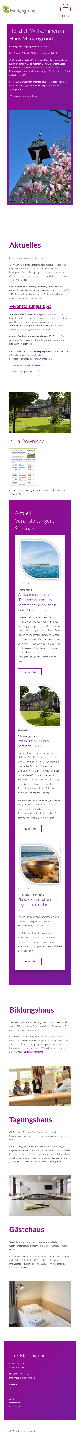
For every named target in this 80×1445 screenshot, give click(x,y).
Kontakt (13, 1384)
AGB (11, 1399)
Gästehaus (23, 1267)
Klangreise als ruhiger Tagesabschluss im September (35, 904)
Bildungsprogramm (33, 1051)
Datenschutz (15, 1406)
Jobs (11, 1388)
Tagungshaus (55, 1161)
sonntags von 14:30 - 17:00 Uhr (48, 314)
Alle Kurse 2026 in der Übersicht (28, 365)
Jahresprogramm (42, 351)
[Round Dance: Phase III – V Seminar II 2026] (40, 705)
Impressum (14, 1402)
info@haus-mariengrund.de (22, 1377)
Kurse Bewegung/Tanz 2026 (26, 371)
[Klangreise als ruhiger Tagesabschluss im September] (40, 863)
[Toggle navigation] (65, 10)
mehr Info (29, 672)
